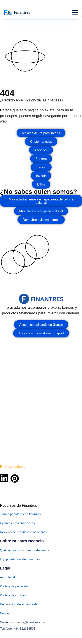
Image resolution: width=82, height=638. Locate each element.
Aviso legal (7, 577)
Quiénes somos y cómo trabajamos (24, 550)
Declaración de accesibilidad (19, 604)
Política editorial (13, 467)
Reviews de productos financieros (23, 532)
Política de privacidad (15, 586)
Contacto (6, 613)
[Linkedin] (4, 478)
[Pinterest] (14, 478)
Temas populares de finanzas (20, 514)
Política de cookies (13, 595)
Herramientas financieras (17, 523)
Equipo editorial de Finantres (20, 559)
